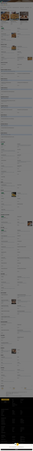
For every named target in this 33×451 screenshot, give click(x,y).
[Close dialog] (31, 445)
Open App (16, 449)
